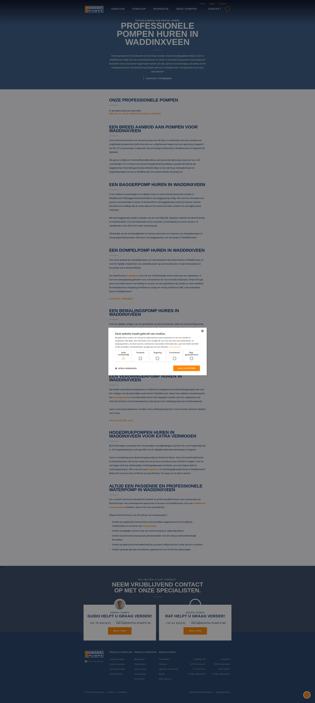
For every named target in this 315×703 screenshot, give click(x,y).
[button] (126, 368)
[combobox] (202, 331)
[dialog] (157, 351)
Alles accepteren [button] (186, 368)
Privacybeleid (174, 347)
